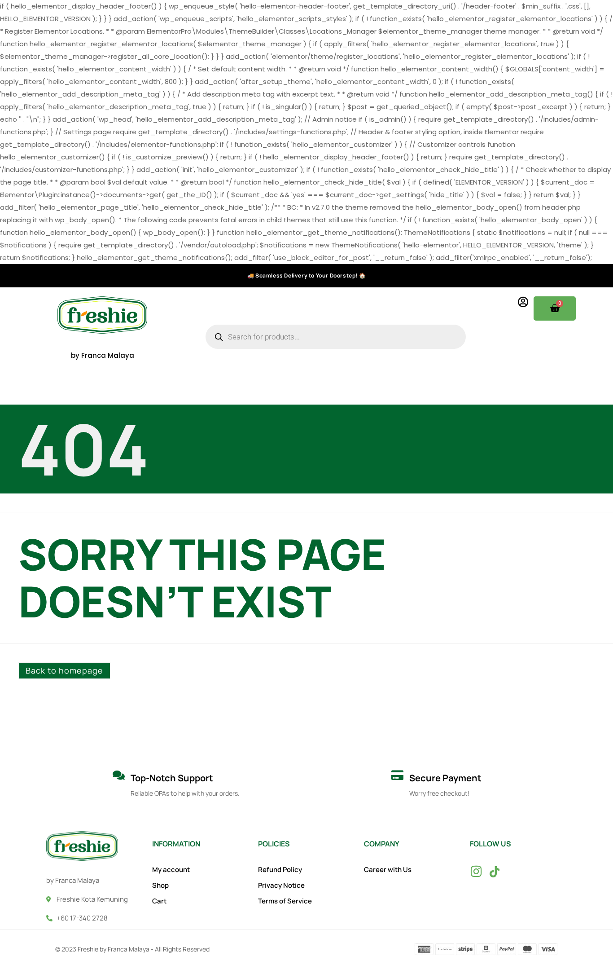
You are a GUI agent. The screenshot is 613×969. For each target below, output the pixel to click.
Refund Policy (280, 869)
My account (171, 869)
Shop (160, 885)
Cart (159, 901)
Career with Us (388, 869)
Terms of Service (285, 901)
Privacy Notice (281, 885)
